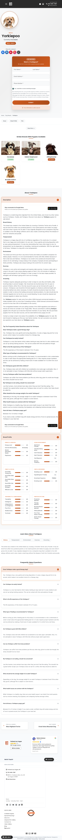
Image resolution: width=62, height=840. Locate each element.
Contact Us (7, 822)
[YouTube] (13, 805)
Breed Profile (14, 121)
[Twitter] (19, 805)
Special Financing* (9, 815)
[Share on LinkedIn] (6, 52)
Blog (5, 826)
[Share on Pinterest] (10, 52)
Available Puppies (9, 813)
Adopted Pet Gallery (10, 820)
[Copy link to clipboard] (18, 52)
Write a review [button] (16, 748)
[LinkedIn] (22, 805)
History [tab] (5, 540)
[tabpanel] (31, 550)
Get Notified (51, 159)
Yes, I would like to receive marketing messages (24, 88)
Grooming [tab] (46, 540)
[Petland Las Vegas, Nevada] (10, 4)
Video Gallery (8, 824)
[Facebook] (7, 805)
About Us (6, 818)
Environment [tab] (27, 540)
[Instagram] (10, 805)
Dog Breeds (8, 115)
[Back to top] (56, 759)
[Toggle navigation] (6, 4)
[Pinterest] (16, 805)
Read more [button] (35, 751)
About (4, 121)
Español (8, 828)
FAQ (22, 121)
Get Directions (11, 779)
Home (2, 115)
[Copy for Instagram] (14, 52)
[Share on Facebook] (3, 52)
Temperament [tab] (15, 540)
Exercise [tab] (37, 540)
